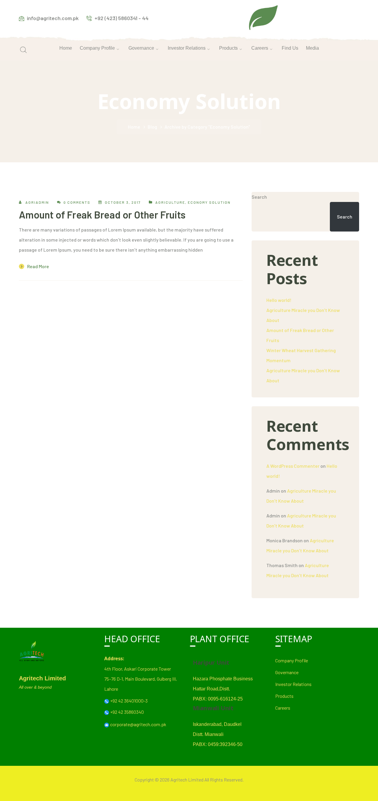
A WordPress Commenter (293, 466)
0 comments (76, 202)
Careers (282, 708)
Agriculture (170, 202)
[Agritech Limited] (263, 17)
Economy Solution (209, 202)
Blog (152, 127)
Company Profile (291, 660)
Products (284, 696)
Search (259, 197)
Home (134, 127)
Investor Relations (293, 684)
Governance (287, 672)
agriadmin (37, 202)
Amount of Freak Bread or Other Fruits (102, 214)
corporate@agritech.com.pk (138, 724)
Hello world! (278, 300)
